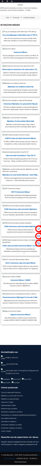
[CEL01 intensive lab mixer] (15, 259)
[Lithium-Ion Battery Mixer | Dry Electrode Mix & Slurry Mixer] (20, 170)
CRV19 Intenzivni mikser (20, 192)
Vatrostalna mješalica (8, 421)
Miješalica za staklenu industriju (20, 87)
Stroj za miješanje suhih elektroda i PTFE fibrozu (20, 35)
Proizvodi (16, 17)
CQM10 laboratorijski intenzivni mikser (20, 138)
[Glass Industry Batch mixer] (14, 83)
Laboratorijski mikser (8, 405)
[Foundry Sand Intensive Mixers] (17, 100)
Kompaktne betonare (8, 418)
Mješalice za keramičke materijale (20, 121)
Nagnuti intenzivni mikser (21, 314)
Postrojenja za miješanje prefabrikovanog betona (18, 415)
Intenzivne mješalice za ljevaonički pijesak (21, 104)
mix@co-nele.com (11, 357)
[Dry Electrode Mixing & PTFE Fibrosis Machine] (19, 31)
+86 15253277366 (12, 364)
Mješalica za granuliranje (10, 399)
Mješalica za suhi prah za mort (12, 396)
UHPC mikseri (6, 431)
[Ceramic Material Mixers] (14, 117)
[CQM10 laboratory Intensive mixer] (16, 135)
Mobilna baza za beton (9, 408)
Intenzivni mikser (29, 17)
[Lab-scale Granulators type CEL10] (15, 152)
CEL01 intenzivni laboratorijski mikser (20, 263)
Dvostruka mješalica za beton (11, 428)
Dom (7, 17)
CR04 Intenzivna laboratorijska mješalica (20, 226)
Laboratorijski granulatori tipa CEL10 (21, 156)
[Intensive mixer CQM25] (11, 276)
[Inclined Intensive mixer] (11, 311)
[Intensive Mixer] (9, 49)
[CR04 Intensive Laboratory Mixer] (16, 223)
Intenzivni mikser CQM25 (20, 280)
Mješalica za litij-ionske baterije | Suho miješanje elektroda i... (20, 175)
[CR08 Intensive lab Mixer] (16, 205)
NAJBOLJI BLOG (22, 458)
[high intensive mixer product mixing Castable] (19, 294)
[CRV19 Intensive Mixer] (11, 188)
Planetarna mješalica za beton (12, 412)
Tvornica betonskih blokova (11, 392)
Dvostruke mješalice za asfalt (11, 425)
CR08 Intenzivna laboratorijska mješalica (20, 209)
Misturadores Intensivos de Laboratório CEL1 (20, 69)
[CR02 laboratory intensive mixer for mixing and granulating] (20, 241)
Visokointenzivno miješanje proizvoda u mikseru (20, 297)
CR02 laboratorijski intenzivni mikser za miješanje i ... (20, 246)
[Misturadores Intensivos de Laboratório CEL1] (18, 66)
